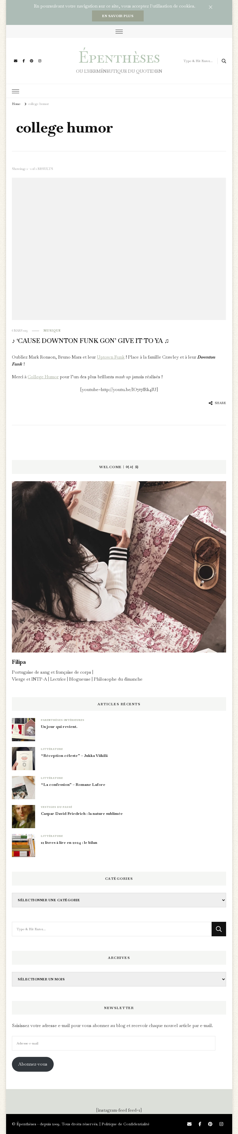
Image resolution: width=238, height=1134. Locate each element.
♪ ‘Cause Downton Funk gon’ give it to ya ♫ (90, 341)
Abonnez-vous (32, 1064)
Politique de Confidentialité (125, 1124)
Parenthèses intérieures (62, 720)
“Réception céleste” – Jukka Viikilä (74, 755)
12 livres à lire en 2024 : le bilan (69, 842)
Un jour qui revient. (59, 726)
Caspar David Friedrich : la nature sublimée (82, 813)
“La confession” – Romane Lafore (73, 784)
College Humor (43, 376)
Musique (52, 330)
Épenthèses (119, 57)
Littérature (52, 749)
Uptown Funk (111, 357)
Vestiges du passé (56, 807)
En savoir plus (118, 16)
